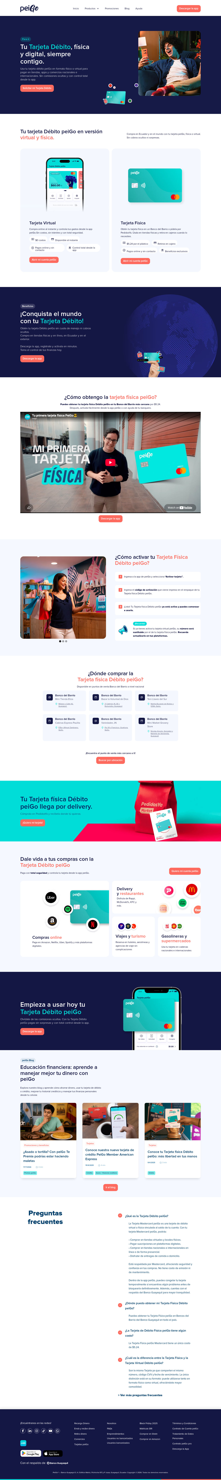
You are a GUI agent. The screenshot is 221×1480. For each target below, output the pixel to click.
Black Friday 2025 (149, 1423)
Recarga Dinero (82, 1423)
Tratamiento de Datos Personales (183, 1436)
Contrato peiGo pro (182, 1444)
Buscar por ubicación (111, 760)
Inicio (76, 8)
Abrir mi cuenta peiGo (44, 260)
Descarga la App (180, 1449)
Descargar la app (188, 8)
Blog (127, 8)
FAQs (109, 1429)
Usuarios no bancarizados (120, 1438)
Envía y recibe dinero (84, 1429)
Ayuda (138, 8)
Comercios (79, 1439)
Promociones (112, 8)
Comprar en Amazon (150, 1439)
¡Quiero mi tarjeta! (33, 823)
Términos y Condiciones (184, 1423)
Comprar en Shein (148, 1434)
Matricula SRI (146, 1429)
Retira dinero (80, 1434)
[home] (29, 8)
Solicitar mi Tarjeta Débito (37, 88)
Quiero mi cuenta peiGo (185, 871)
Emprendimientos (115, 1434)
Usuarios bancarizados (118, 1443)
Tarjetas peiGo (81, 1444)
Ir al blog (110, 1187)
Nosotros (111, 1423)
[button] (60, 641)
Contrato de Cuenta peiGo (185, 1429)
